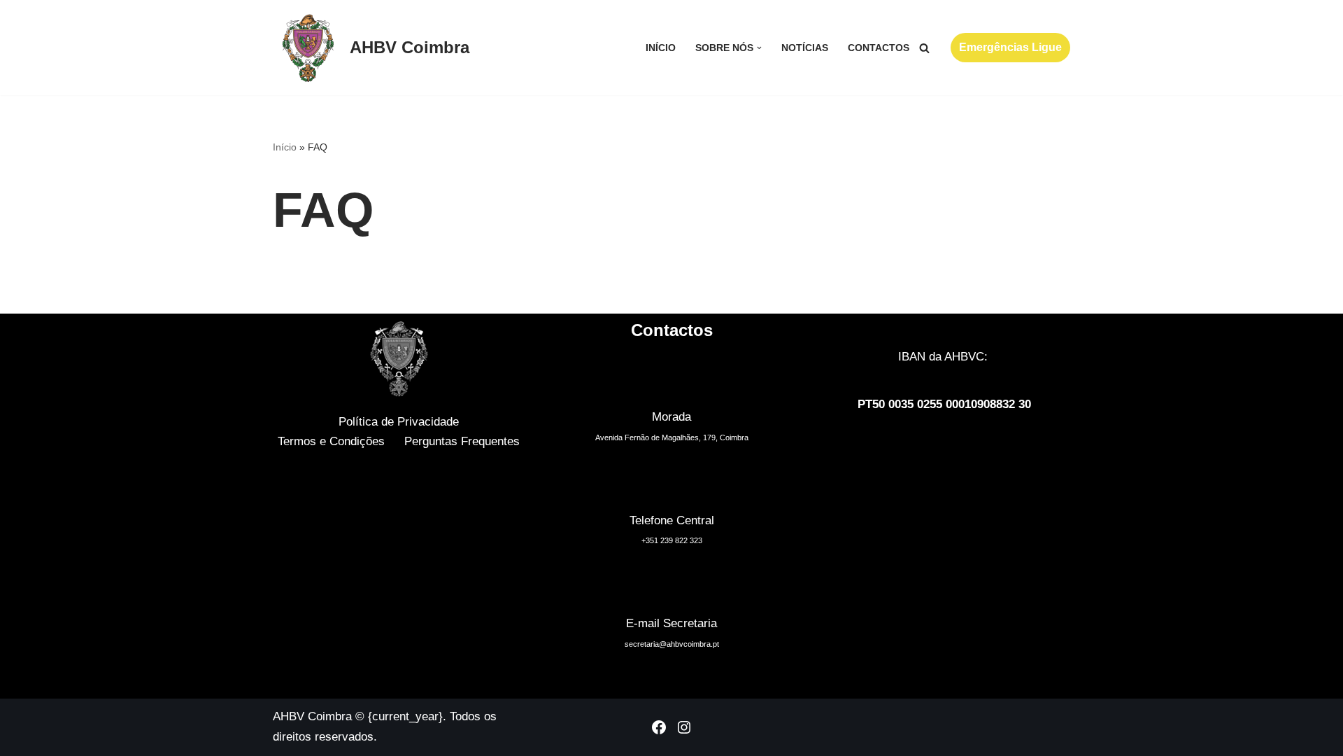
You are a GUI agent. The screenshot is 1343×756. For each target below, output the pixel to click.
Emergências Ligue (1010, 47)
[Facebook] (659, 727)
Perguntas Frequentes (462, 441)
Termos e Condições (331, 441)
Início (661, 48)
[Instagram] (684, 727)
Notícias (804, 48)
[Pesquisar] (924, 48)
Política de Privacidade (399, 421)
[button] (759, 48)
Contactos (878, 48)
